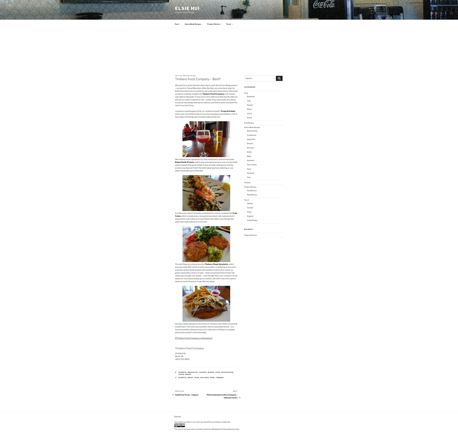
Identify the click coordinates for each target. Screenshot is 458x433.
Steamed (250, 173)
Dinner (211, 372)
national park (207, 377)
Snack (188, 374)
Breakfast (193, 372)
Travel (228, 24)
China (249, 212)
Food (177, 24)
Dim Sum (250, 148)
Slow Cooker (252, 165)
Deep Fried (251, 139)
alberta (182, 377)
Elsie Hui (187, 8)
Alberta (182, 372)
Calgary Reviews (250, 235)
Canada (203, 372)
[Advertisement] (229, 46)
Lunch (181, 374)
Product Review (213, 24)
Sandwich (251, 160)
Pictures (247, 182)
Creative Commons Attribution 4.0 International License (217, 429)
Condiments (251, 135)
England (250, 216)
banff (190, 377)
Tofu (248, 177)
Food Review (227, 372)
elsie (193, 75)
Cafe (249, 101)
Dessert (250, 105)
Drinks (249, 152)
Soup (249, 169)
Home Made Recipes (193, 24)
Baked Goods (252, 131)
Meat (249, 156)
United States (252, 220)
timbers (220, 377)
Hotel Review (252, 195)
